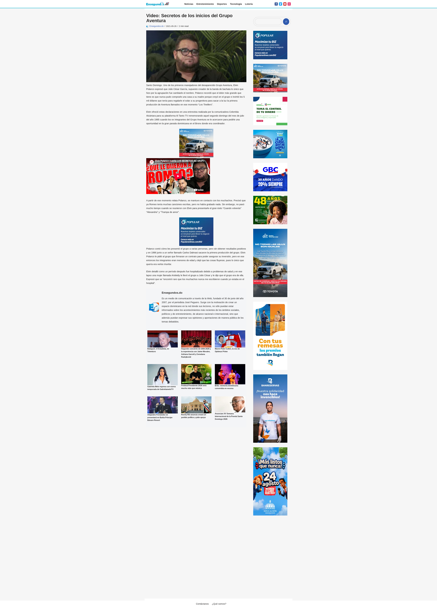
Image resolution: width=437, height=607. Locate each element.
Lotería (249, 4)
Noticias (188, 4)
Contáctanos (202, 604)
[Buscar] (286, 21)
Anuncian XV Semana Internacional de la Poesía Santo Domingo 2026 (229, 416)
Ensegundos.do (156, 26)
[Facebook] (276, 4)
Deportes (222, 4)
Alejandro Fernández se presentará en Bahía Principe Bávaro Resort (159, 417)
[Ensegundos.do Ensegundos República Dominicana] (157, 4)
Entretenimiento (205, 4)
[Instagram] (289, 4)
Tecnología (236, 4)
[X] (280, 4)
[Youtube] (284, 4)
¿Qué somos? (219, 604)
